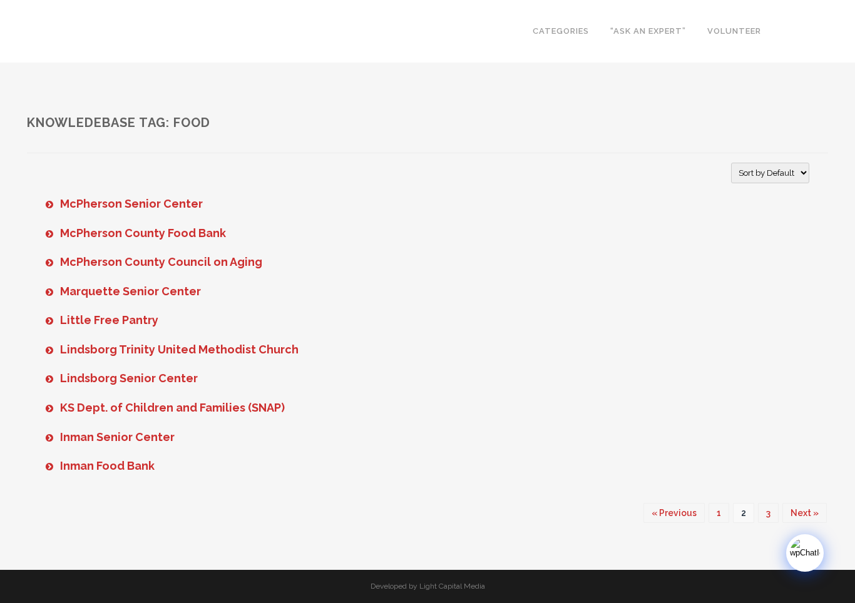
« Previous (674, 513)
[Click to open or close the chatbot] (805, 553)
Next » (805, 513)
